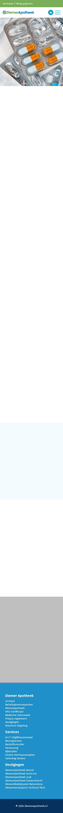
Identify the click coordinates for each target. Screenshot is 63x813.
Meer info (31, 182)
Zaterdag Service (15, 758)
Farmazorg (11, 747)
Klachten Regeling (16, 725)
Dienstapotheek (15, 708)
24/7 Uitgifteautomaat (19, 737)
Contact (10, 701)
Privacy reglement (16, 718)
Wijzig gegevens (24, 3)
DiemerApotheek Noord (19, 770)
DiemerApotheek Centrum (21, 773)
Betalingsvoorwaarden (19, 704)
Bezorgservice (13, 740)
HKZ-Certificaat (14, 711)
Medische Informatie (17, 715)
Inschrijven (8, 3)
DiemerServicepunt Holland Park (25, 787)
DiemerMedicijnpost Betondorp (24, 784)
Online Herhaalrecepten (20, 754)
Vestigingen (12, 722)
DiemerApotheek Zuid (18, 777)
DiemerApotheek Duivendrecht (24, 780)
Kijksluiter (11, 751)
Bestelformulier (14, 744)
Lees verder (18, 670)
